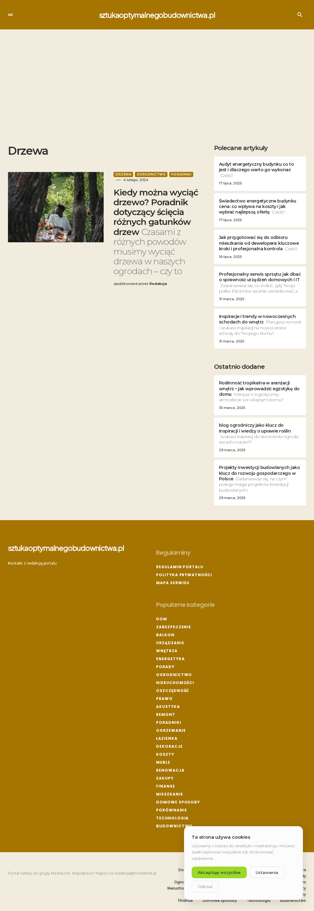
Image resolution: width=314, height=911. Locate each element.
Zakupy (164, 778)
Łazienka (166, 738)
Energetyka (170, 658)
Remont (165, 714)
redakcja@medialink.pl (135, 873)
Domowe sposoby (178, 802)
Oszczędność (172, 690)
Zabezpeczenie (173, 626)
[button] (10, 14)
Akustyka (168, 706)
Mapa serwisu (173, 582)
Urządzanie (170, 642)
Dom (161, 619)
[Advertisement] (157, 87)
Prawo (164, 698)
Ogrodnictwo (151, 174)
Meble (163, 762)
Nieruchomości (175, 682)
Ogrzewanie (171, 730)
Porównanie (171, 810)
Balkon (165, 634)
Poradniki (181, 174)
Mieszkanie (169, 794)
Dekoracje (169, 746)
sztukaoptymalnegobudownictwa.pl (157, 14)
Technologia (172, 818)
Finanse (165, 786)
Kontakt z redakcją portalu (32, 563)
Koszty (165, 754)
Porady (165, 666)
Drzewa (123, 174)
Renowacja (170, 770)
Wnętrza (166, 650)
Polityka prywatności (184, 574)
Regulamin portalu (179, 566)
